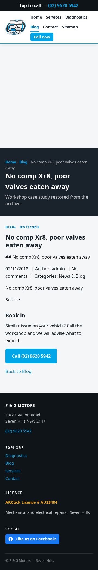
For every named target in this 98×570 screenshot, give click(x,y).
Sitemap (70, 26)
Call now (42, 37)
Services (53, 17)
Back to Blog (18, 371)
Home (36, 17)
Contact (50, 26)
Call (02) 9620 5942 (31, 356)
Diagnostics (76, 17)
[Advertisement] (49, 96)
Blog (34, 26)
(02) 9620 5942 (63, 5)
